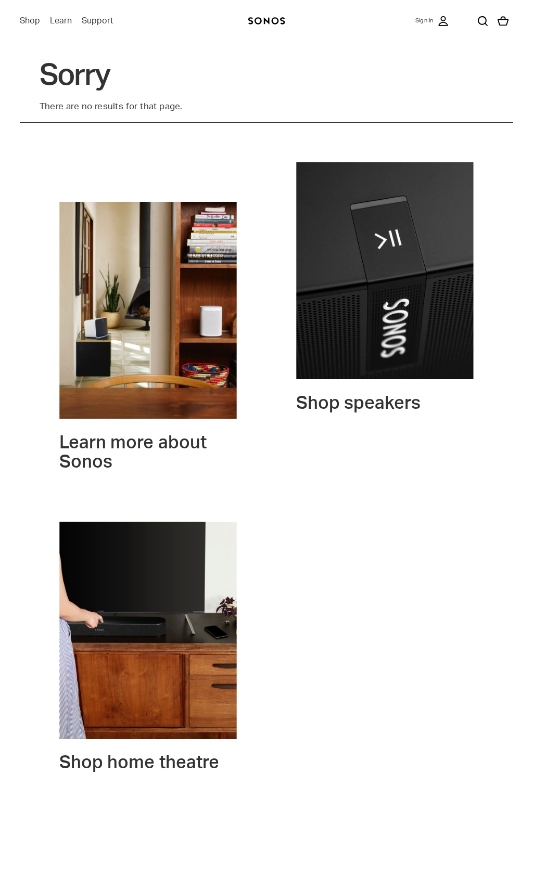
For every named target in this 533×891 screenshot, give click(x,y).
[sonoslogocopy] (266, 21)
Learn (61, 21)
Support (97, 21)
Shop (30, 21)
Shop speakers (358, 403)
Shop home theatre (139, 763)
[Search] (482, 21)
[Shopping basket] (502, 20)
